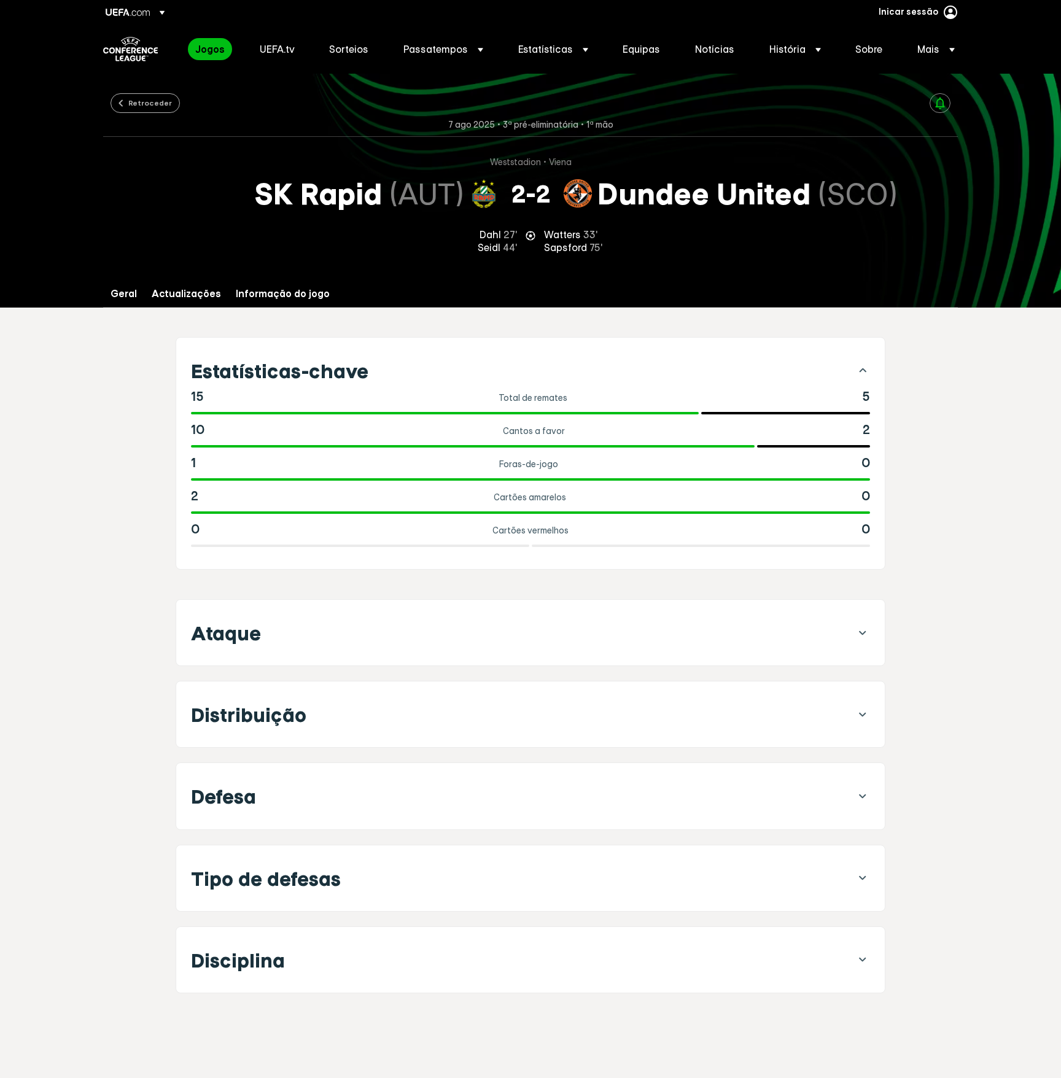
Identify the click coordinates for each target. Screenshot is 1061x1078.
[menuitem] (212, 49)
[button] (443, 49)
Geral (124, 294)
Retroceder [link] (150, 102)
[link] (210, 49)
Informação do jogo (283, 294)
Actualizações (186, 294)
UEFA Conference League (130, 49)
